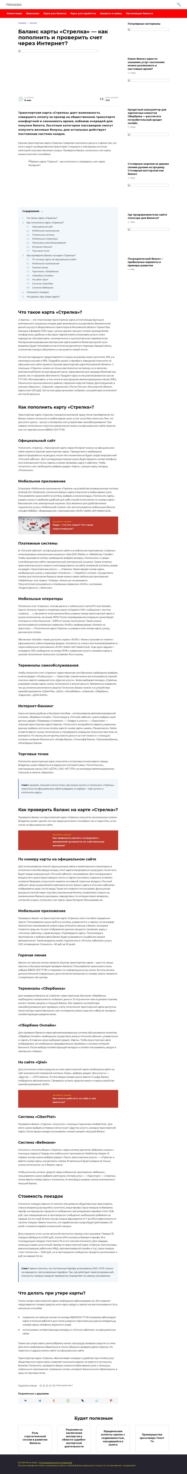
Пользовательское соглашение (55, 1462)
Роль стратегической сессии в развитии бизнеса (35, 1437)
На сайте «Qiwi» (40, 279)
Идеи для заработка (83, 13)
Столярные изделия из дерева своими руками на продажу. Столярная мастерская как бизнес (148, 168)
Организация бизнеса (139, 13)
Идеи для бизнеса (55, 13)
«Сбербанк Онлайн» (43, 275)
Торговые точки (40, 251)
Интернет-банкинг (42, 247)
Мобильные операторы (45, 239)
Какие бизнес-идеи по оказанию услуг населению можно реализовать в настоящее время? (146, 63)
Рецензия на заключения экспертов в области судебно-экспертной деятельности (74, 1438)
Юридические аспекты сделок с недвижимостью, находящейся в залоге (113, 1438)
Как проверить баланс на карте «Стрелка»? (51, 255)
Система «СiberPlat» (42, 283)
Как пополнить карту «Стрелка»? (45, 222)
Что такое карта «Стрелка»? (42, 218)
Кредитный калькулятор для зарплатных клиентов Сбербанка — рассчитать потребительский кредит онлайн (147, 116)
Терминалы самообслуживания (49, 243)
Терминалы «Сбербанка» (45, 271)
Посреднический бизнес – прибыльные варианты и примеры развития (145, 262)
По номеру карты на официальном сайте (54, 259)
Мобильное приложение (45, 231)
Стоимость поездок (38, 292)
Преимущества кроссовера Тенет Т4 (152, 1438)
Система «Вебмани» (42, 287)
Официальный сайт (42, 227)
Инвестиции (14, 13)
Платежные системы (43, 235)
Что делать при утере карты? (43, 296)
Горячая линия (40, 267)
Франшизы (32, 13)
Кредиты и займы (111, 13)
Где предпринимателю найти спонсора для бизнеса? (147, 216)
